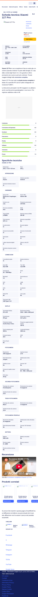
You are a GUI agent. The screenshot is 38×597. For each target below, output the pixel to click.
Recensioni (5, 7)
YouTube (8, 564)
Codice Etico (6, 591)
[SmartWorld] (8, 3)
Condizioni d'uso (7, 580)
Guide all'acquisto (13, 7)
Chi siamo (5, 576)
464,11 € (26, 34)
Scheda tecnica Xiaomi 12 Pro (22, 497)
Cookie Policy (6, 587)
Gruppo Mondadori (8, 593)
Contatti (4, 578)
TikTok (8, 559)
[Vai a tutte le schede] (9, 12)
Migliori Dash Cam (15, 526)
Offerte (21, 7)
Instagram (9, 554)
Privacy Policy (6, 585)
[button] (30, 39)
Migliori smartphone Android (32, 526)
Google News (10, 569)
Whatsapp (9, 545)
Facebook (9, 535)
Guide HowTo (32, 7)
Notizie (25, 7)
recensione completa (21, 77)
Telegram (9, 550)
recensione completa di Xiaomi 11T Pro (19, 477)
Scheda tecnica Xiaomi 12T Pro (8, 497)
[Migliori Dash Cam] (18, 526)
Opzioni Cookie (7, 589)
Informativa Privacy (8, 582)
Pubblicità (5, 596)
